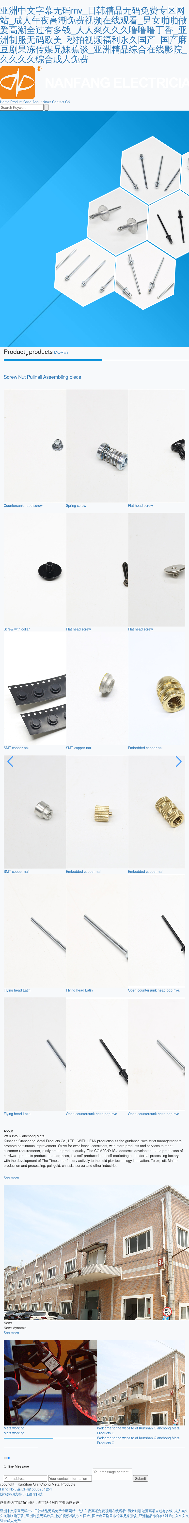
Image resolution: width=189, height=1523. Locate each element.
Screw (10, 376)
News (47, 101)
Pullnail (34, 376)
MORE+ (61, 352)
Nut (22, 376)
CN (67, 101)
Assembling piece (62, 376)
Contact (58, 101)
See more (11, 1177)
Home (4, 101)
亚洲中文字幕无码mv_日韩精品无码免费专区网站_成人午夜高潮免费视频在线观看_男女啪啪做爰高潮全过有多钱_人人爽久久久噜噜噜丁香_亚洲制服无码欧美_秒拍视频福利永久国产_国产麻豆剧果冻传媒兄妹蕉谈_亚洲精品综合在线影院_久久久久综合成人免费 (93, 34)
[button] (10, 761)
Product (16, 101)
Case (27, 101)
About (37, 101)
